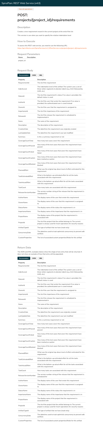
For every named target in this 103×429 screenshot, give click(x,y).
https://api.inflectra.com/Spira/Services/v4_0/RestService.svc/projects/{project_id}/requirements (52, 48)
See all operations (25, 9)
